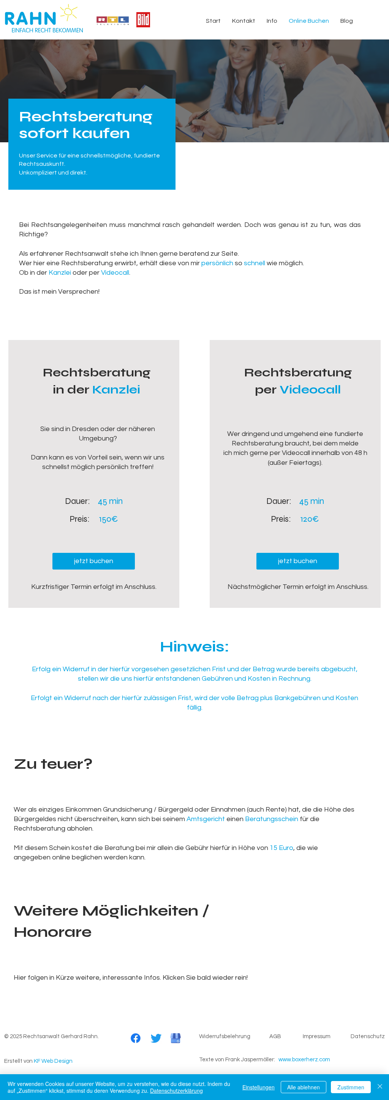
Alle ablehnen (303, 1087)
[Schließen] (379, 1087)
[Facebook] (135, 1038)
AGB (275, 1036)
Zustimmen (350, 1087)
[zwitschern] (156, 1038)
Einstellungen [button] (258, 1087)
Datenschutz (368, 1036)
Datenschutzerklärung (176, 1090)
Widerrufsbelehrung (224, 1036)
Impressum (316, 1036)
